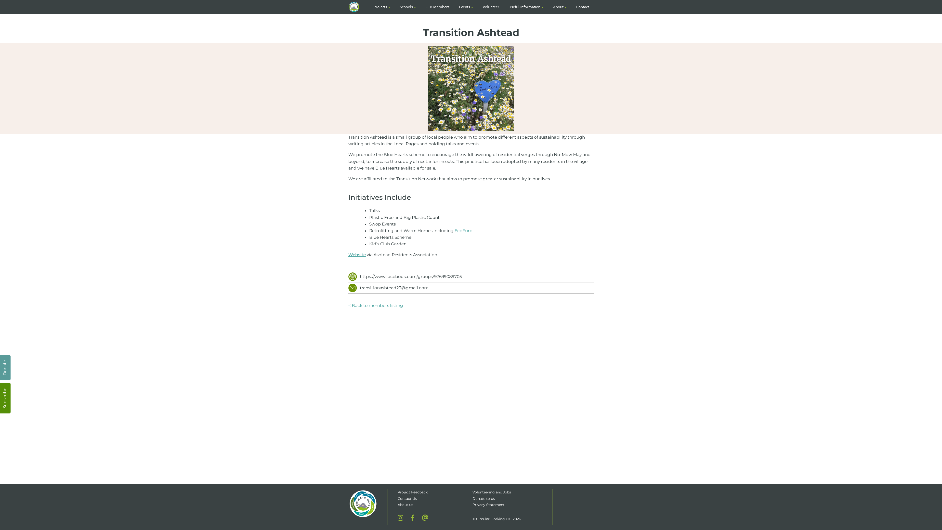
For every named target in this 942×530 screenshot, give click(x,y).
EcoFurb (463, 230)
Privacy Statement (488, 505)
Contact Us (407, 498)
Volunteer (491, 6)
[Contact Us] (425, 518)
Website (357, 254)
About (558, 6)
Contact (582, 6)
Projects (380, 6)
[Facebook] (413, 518)
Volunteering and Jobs (491, 492)
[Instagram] (400, 518)
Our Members (437, 6)
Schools (406, 6)
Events (464, 6)
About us (405, 505)
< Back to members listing (375, 305)
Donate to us (484, 498)
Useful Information (524, 6)
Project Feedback (413, 492)
